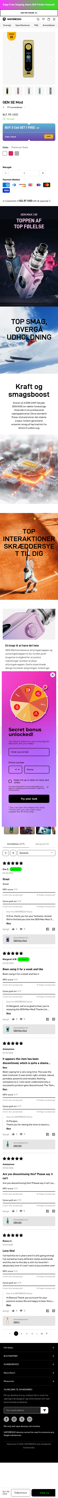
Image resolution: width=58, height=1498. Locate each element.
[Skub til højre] (50, 58)
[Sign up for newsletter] (44, 1410)
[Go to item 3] (43, 826)
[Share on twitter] (53, 930)
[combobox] (15, 770)
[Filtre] (13, 853)
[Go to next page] (47, 1333)
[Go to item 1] (11, 826)
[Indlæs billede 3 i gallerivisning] (29, 91)
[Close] (52, 674)
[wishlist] (42, 19)
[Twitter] (22, 1419)
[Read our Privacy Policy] (47, 787)
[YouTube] (29, 1419)
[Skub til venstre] (7, 58)
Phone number (16, 762)
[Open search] (6, 853)
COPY (49, 136)
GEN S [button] (16, 1322)
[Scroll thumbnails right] (51, 827)
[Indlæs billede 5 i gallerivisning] (50, 91)
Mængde (7, 167)
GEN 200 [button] (18, 1146)
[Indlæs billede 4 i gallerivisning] (39, 91)
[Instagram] (14, 1419)
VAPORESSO (30, 1444)
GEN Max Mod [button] (20, 940)
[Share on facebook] (47, 929)
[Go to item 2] (27, 826)
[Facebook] (6, 1419)
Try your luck (29, 798)
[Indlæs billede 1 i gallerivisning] (7, 91)
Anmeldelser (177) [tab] (16, 844)
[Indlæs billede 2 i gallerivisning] (18, 91)
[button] (37, 19)
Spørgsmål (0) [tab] (42, 844)
